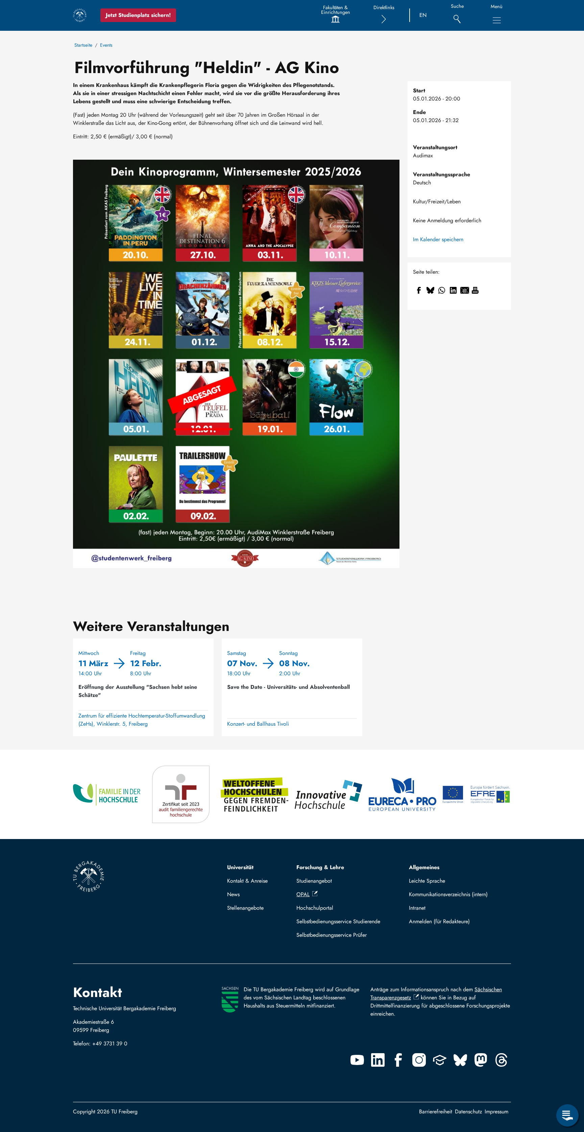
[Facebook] (398, 1060)
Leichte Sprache (427, 881)
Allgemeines (424, 867)
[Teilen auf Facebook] (418, 290)
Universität (240, 867)
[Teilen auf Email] (464, 290)
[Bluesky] (460, 1060)
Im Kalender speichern (438, 239)
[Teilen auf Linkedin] (453, 290)
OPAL (303, 894)
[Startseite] (80, 15)
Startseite (83, 45)
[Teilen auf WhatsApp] (441, 290)
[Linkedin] (378, 1060)
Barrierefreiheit (435, 1111)
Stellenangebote (245, 908)
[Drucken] (475, 290)
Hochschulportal (314, 908)
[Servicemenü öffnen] (567, 1115)
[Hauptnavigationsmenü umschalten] (497, 20)
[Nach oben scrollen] (567, 1088)
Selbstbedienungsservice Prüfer (331, 935)
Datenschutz (468, 1111)
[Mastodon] (481, 1060)
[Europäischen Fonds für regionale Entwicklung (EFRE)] (476, 794)
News (233, 894)
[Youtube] (357, 1060)
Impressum (496, 1111)
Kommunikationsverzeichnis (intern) (448, 894)
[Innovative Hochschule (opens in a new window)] (329, 794)
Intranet (417, 908)
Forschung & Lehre (320, 867)
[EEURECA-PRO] (403, 794)
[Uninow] (439, 1060)
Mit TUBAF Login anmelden (457, 921)
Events (106, 45)
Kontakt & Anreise (247, 881)
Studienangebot (314, 881)
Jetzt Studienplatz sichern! (138, 15)
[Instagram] (419, 1060)
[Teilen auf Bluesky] (430, 290)
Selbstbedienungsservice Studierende (338, 921)
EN (423, 15)
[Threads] (501, 1060)
